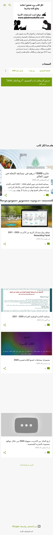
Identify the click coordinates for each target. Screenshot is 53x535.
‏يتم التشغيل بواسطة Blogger (25, 526)
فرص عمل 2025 (17, 70)
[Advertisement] (26, 114)
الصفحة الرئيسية (45, 70)
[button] (5, 195)
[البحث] (9, 5)
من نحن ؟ (32, 70)
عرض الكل (42, 84)
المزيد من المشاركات (26, 465)
